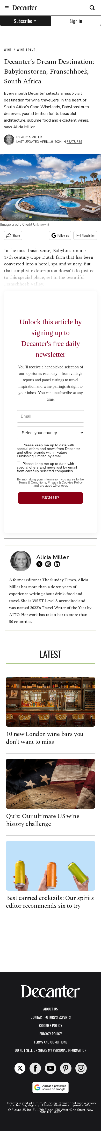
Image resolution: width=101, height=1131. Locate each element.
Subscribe (23, 21)
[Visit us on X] (20, 1068)
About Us (50, 1008)
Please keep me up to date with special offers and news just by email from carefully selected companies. (47, 467)
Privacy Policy (50, 1033)
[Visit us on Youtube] (50, 1068)
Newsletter (88, 235)
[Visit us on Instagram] (81, 1068)
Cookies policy (50, 1025)
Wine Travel (27, 49)
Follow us (63, 235)
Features (74, 142)
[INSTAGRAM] (49, 564)
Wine (8, 49)
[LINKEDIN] (58, 564)
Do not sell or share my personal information (50, 1050)
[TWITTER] (40, 564)
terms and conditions (50, 1042)
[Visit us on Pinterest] (65, 1068)
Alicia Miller (31, 137)
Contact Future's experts (51, 1017)
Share (16, 235)
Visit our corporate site (72, 1105)
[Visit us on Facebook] (35, 1068)
